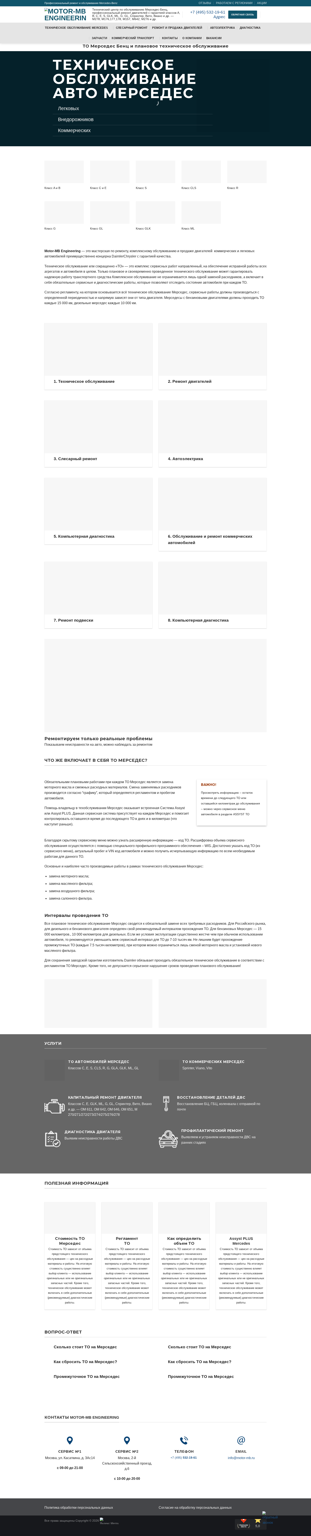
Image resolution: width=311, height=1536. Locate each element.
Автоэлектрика (222, 27)
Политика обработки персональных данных (78, 1507)
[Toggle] (49, 382)
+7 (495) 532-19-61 (207, 12)
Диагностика (250, 27)
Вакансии (214, 38)
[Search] (265, 15)
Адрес (219, 17)
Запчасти (99, 38)
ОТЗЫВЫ (205, 3)
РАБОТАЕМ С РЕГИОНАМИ (234, 3)
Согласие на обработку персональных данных (195, 1507)
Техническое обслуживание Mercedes (76, 27)
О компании (192, 38)
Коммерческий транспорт (133, 38)
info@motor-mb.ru (241, 1458)
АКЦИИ (262, 3)
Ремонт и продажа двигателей (177, 27)
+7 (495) (184, 1457)
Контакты (170, 38)
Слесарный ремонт (131, 27)
